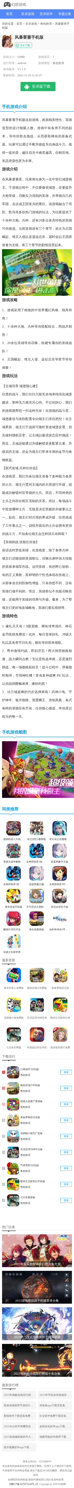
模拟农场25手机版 (30, 1085)
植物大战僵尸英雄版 (31, 1101)
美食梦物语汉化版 (30, 1117)
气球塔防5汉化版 (29, 1165)
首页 (9, 14)
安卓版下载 (41, 86)
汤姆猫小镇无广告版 (31, 1133)
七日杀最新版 (27, 1197)
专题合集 (64, 14)
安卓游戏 (27, 14)
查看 (66, 1072)
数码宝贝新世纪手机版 (32, 1181)
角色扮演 (46, 23)
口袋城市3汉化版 (29, 1069)
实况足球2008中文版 (31, 1149)
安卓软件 (46, 14)
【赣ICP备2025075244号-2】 (23, 1484)
